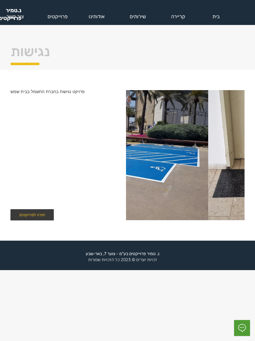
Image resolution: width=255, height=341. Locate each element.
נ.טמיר (13, 10)
